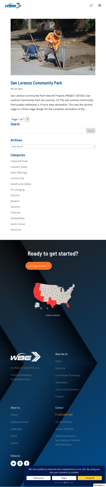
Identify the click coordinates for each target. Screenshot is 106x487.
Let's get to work (37, 265)
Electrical (16, 229)
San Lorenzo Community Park (36, 82)
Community (17, 178)
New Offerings (19, 172)
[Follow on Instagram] (20, 463)
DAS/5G (15, 195)
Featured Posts (19, 161)
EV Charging (18, 189)
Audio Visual (18, 224)
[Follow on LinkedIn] (13, 463)
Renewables (18, 218)
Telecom (16, 212)
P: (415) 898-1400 (64, 414)
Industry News (19, 166)
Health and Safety (21, 184)
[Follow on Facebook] (26, 463)
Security (15, 206)
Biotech (15, 201)
